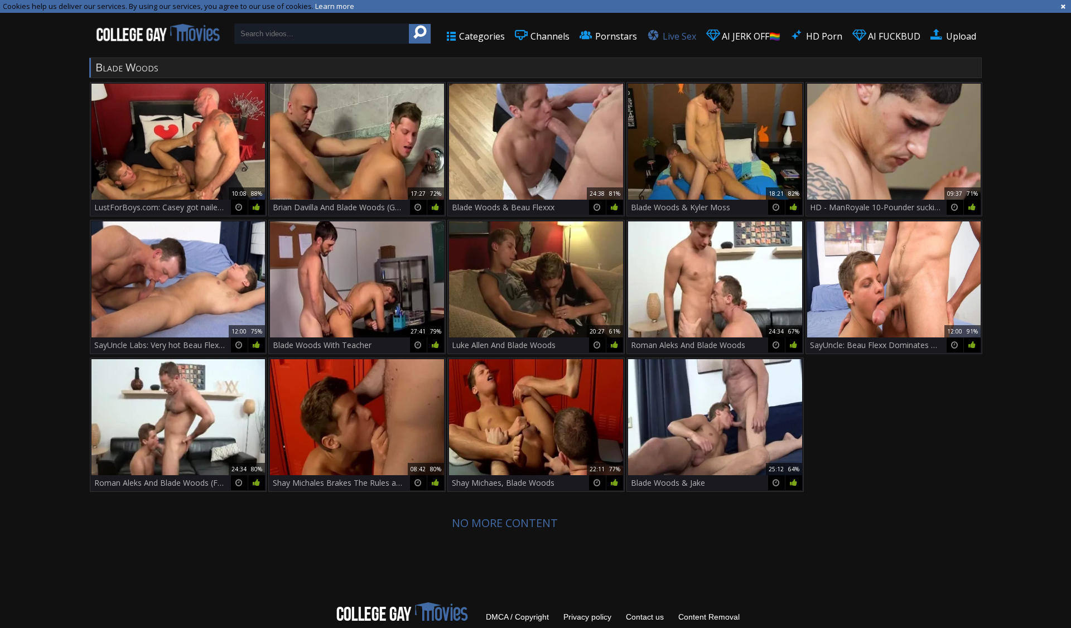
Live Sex (678, 36)
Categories (481, 36)
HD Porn (823, 36)
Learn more (334, 6)
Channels (549, 36)
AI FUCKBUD (893, 36)
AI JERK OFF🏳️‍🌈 (750, 36)
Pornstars (615, 36)
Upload (960, 36)
